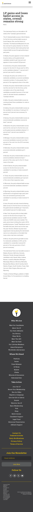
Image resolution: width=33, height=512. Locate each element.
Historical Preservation (16, 422)
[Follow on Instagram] (14, 475)
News (5, 24)
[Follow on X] (18, 475)
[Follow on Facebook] (10, 475)
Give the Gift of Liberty (16, 397)
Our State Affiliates (16, 331)
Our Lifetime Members (16, 344)
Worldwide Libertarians (16, 350)
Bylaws (16, 370)
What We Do (16, 336)
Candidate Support (16, 416)
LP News (17, 367)
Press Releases (16, 364)
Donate (16, 400)
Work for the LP (16, 403)
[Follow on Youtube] (22, 475)
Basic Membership (16, 406)
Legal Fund (16, 419)
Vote (16, 408)
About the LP (16, 328)
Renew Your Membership (16, 389)
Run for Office (16, 392)
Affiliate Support (16, 425)
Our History (16, 333)
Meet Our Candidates (16, 325)
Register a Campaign (16, 395)
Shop (16, 411)
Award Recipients (16, 347)
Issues (16, 361)
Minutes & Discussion (16, 375)
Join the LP (17, 387)
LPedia (16, 372)
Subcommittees (16, 378)
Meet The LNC (16, 339)
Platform (16, 359)
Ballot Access (16, 414)
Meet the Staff (16, 342)
